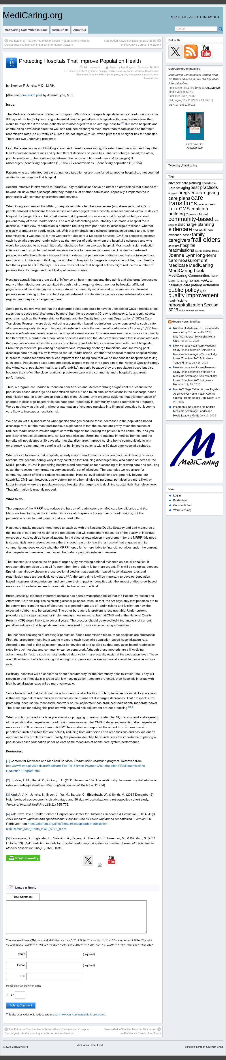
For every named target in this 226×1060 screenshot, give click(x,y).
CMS (184, 208)
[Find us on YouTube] (111, 860)
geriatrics (173, 246)
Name (21, 954)
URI (23, 976)
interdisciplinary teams (207, 251)
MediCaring (201, 265)
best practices (90, 71)
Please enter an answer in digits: (23, 985)
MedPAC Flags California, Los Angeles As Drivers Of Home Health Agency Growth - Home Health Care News (196, 393)
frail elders (205, 239)
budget (172, 193)
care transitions (185, 200)
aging (185, 187)
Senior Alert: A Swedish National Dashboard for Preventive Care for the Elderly (132, 42)
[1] (122, 123)
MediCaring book (186, 270)
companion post (31, 95)
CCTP (173, 209)
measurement (192, 260)
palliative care (179, 285)
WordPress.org (182, 510)
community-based (190, 219)
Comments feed (182, 505)
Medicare (128, 71)
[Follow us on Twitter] (88, 860)
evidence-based (179, 235)
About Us (79, 30)
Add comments (92, 67)
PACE (206, 280)
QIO (203, 291)
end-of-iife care (203, 230)
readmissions (151, 74)
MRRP (102, 74)
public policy (113, 74)
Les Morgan (127, 67)
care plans (179, 198)
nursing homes (187, 280)
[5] (133, 707)
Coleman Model (197, 214)
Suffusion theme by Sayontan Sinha (204, 1046)
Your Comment (23, 896)
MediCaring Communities (189, 275)
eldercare (180, 229)
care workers (207, 204)
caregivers (186, 192)
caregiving (208, 192)
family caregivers (186, 237)
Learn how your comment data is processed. (79, 1014)
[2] (67, 576)
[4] (129, 707)
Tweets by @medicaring (182, 165)
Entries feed (180, 500)
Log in (177, 495)
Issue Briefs (60, 30)
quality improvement (132, 74)
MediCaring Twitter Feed (90, 1045)
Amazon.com (212, 87)
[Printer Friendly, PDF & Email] (23, 858)
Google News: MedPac (186, 321)
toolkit (182, 310)
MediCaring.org (32, 15)
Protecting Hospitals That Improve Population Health (80, 61)
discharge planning (196, 224)
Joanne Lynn (182, 255)
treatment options (195, 310)
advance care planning (184, 183)
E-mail (21, 965)
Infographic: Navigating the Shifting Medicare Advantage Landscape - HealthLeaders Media (194, 411)
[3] (88, 653)
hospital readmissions (110, 71)
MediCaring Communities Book (26, 30)
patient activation (205, 285)
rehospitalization (150, 78)
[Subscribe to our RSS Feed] (99, 868)
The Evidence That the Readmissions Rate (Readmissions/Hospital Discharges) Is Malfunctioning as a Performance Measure (46, 42)
